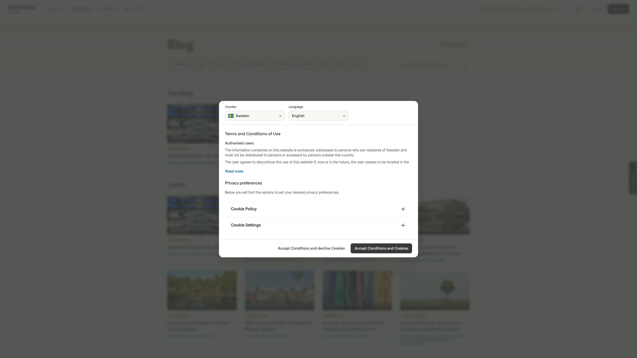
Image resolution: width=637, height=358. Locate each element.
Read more (234, 171)
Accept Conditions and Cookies (381, 248)
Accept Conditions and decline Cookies (311, 248)
